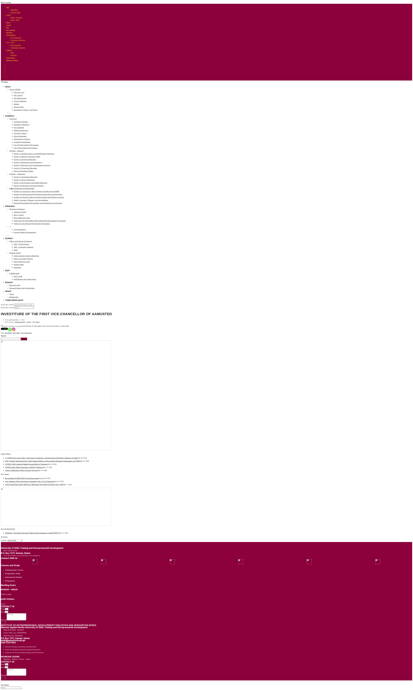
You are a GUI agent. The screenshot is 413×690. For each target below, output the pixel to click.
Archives (4, 540)
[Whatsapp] (10, 329)
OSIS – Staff (15, 20)
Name (3, 609)
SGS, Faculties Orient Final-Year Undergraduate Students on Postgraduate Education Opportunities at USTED (42, 461)
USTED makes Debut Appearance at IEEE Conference (24, 467)
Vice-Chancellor (26, 333)
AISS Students (10, 35)
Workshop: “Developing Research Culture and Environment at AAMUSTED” (32, 533)
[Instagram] (13, 329)
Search (3, 336)
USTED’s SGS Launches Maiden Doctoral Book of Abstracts (26, 464)
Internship (9, 32)
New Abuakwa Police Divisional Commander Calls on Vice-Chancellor (29, 481)
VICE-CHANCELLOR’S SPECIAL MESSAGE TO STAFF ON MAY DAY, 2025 (34, 484)
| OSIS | (8, 15)
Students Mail (15, 12)
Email (3, 612)
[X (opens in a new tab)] (6, 65)
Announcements (20, 322)
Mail (7, 7)
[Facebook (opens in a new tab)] (6, 68)
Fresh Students (16, 37)
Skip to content (6, 2)
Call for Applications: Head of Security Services (21, 470)
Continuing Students (18, 40)
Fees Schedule (10, 30)
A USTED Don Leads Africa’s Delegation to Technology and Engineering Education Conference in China (41, 458)
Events (29, 322)
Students (14, 55)
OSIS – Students (16, 17)
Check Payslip (10, 58)
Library (8, 22)
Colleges (9, 50)
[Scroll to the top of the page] (1, 682)
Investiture (8, 333)
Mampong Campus (12, 60)
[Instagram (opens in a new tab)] (6, 70)
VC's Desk (36, 322)
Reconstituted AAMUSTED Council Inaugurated (22, 478)
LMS (7, 27)
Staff (12, 53)
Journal (8, 25)
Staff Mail (14, 10)
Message (4, 620)
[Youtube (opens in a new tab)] (6, 76)
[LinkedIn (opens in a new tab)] (6, 73)
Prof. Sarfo (16, 333)
